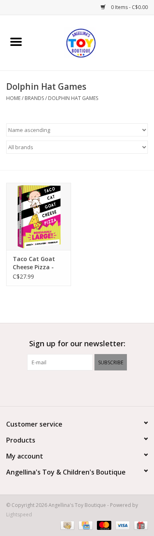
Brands (34, 98)
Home (13, 98)
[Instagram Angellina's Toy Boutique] (92, 387)
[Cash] (66, 524)
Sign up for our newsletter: (77, 343)
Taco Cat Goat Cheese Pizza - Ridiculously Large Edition (34, 263)
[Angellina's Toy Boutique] (92, 42)
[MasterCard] (103, 524)
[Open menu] (16, 41)
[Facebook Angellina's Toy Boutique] (62, 387)
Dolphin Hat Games (73, 98)
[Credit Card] (85, 524)
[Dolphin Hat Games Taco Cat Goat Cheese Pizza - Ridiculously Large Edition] (38, 216)
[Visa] (122, 524)
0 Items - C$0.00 (129, 7)
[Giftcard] (139, 524)
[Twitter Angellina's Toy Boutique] (77, 387)
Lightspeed (19, 514)
